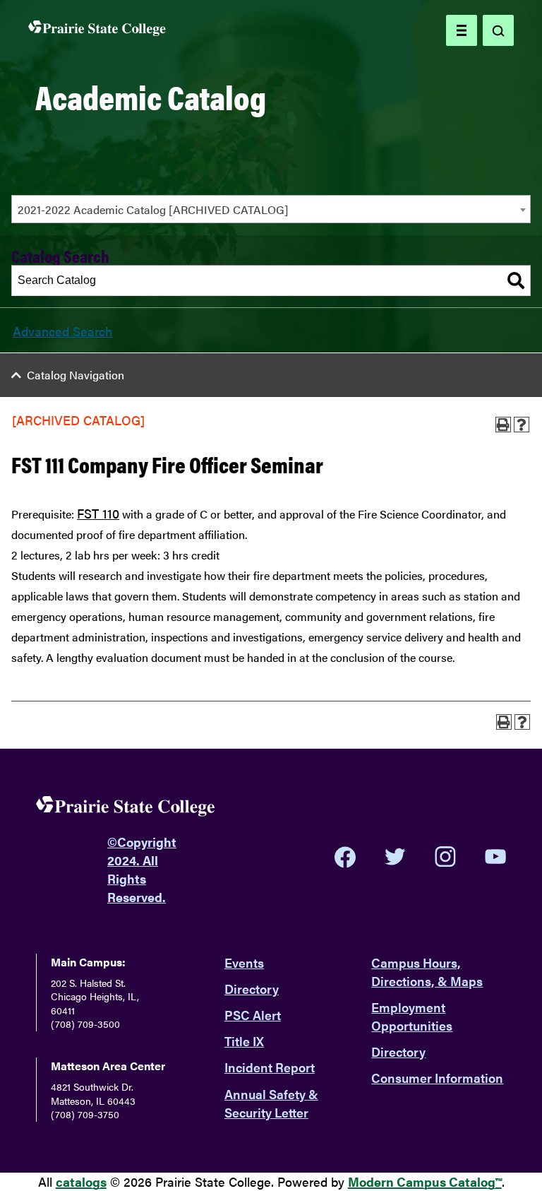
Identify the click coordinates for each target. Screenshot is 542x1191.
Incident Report (269, 1067)
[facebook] (345, 857)
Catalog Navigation (75, 375)
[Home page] (97, 30)
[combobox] (271, 209)
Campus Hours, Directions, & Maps (427, 972)
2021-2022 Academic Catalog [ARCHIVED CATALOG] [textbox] (153, 209)
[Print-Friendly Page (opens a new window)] (503, 424)
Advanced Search (62, 331)
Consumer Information (437, 1077)
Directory (251, 988)
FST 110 (98, 513)
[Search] (516, 280)
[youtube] (495, 856)
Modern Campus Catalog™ (425, 1181)
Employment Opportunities (411, 1016)
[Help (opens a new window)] (521, 424)
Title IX (244, 1041)
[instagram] (445, 857)
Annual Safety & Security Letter (271, 1103)
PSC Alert (252, 1015)
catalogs (81, 1181)
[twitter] (395, 857)
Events (244, 962)
